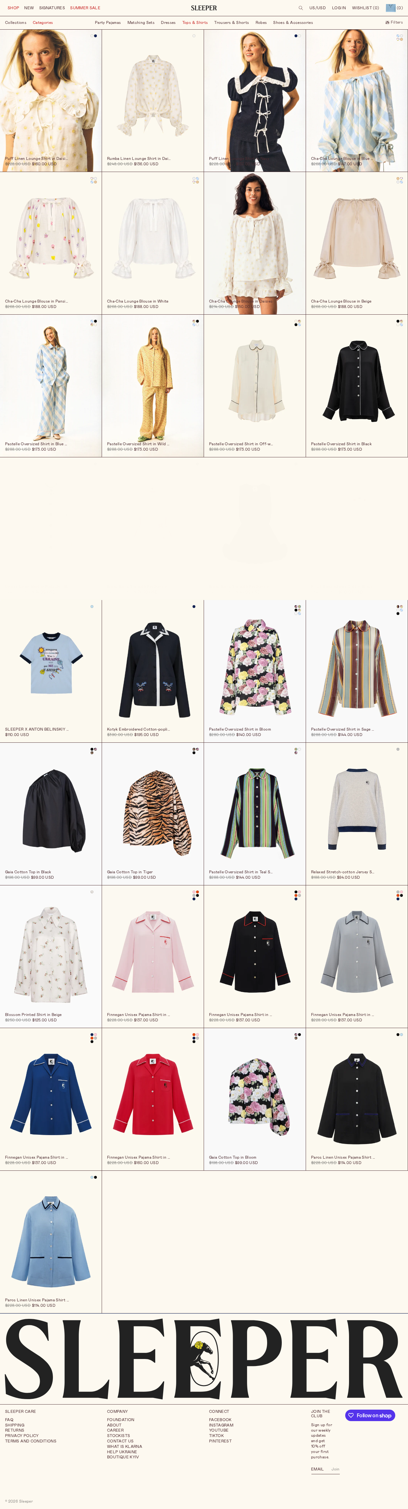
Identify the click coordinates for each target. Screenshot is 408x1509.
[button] (13, 8)
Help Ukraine (122, 1452)
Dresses (168, 22)
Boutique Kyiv (123, 1457)
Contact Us (120, 1441)
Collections (15, 22)
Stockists (118, 1435)
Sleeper (26, 1501)
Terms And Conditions (30, 1441)
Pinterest (220, 1441)
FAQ (9, 1419)
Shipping (14, 1425)
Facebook (220, 1419)
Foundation (121, 1419)
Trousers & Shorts (231, 22)
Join (335, 1468)
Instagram (221, 1425)
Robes (261, 22)
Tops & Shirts (195, 22)
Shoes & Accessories (293, 22)
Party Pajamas (108, 22)
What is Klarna (124, 1446)
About (114, 1425)
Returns (15, 1430)
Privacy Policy (22, 1435)
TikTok (216, 1435)
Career (115, 1430)
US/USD (318, 8)
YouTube (219, 1430)
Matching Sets (141, 22)
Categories (43, 22)
